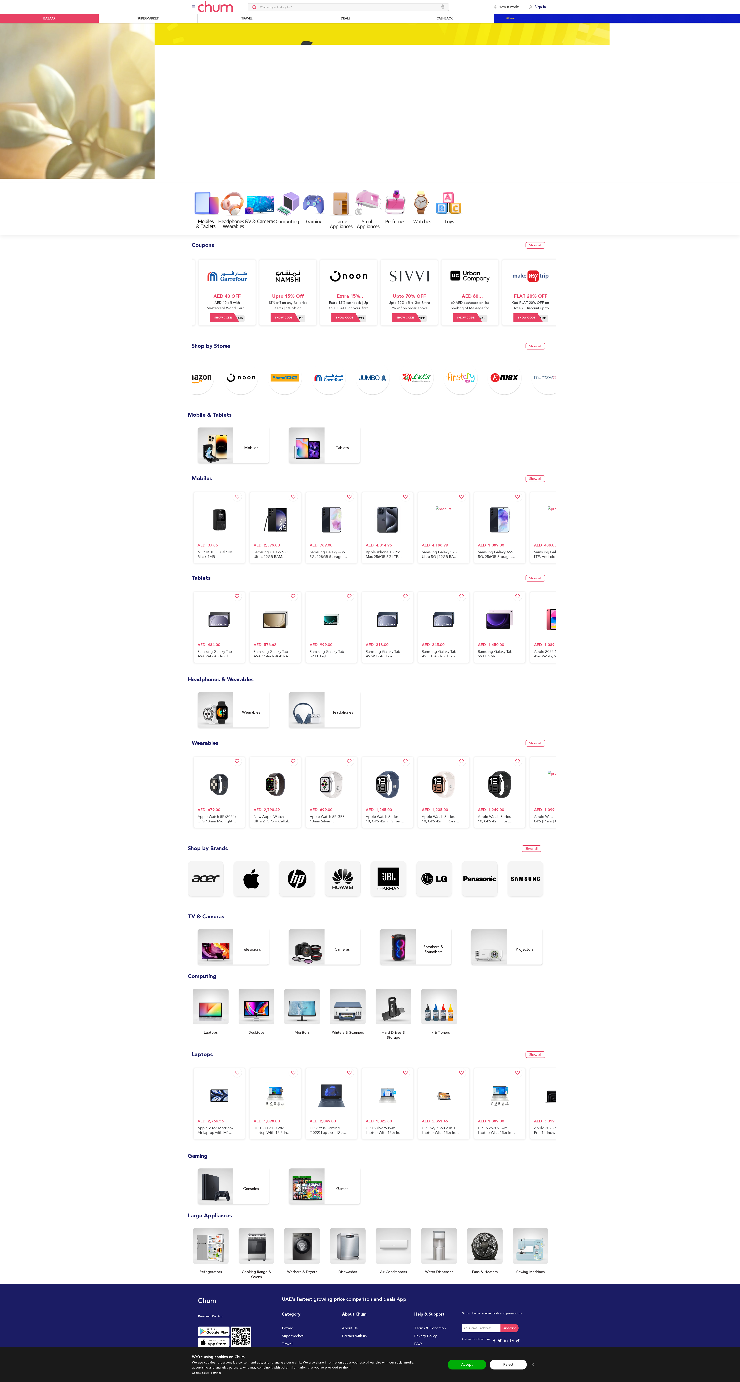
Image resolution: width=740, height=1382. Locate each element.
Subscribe (509, 1328)
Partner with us (354, 1336)
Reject (508, 1364)
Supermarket (293, 1336)
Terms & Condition (430, 1328)
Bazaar (287, 1328)
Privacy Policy (425, 1336)
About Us (350, 1328)
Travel (287, 1344)
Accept (467, 1364)
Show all (535, 245)
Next (735, 105)
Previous (4, 103)
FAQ (418, 1344)
